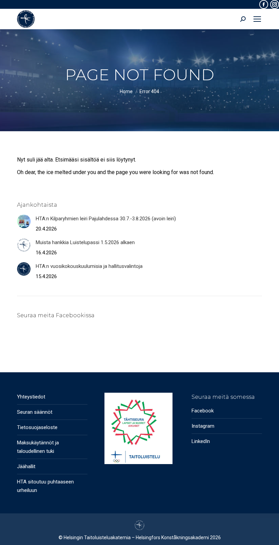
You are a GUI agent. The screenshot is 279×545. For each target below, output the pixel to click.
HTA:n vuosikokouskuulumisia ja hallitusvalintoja (89, 266)
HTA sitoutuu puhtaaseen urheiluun (45, 486)
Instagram (203, 426)
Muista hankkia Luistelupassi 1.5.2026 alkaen (85, 242)
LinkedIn (201, 441)
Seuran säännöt (34, 412)
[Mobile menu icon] (257, 19)
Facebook (203, 411)
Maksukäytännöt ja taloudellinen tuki (38, 447)
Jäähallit (26, 466)
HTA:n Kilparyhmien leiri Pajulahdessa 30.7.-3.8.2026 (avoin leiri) (106, 219)
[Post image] (24, 221)
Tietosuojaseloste (37, 427)
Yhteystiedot (31, 397)
